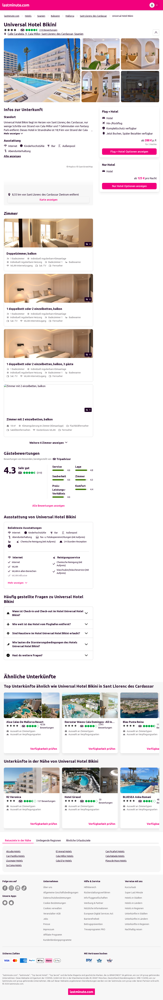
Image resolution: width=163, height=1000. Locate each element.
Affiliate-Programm (52, 934)
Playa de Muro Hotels (116, 860)
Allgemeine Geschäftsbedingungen (60, 892)
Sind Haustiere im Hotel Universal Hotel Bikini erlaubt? (46, 633)
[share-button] (156, 32)
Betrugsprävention (93, 924)
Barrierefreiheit (91, 919)
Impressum (48, 929)
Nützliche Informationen (96, 908)
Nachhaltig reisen (133, 929)
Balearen (55, 16)
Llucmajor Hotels (14, 860)
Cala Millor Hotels (64, 856)
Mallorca (70, 16)
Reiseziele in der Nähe (18, 840)
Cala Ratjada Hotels (115, 856)
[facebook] (4, 888)
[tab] (18, 840)
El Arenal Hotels (64, 851)
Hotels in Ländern (133, 903)
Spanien (41, 16)
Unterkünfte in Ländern (136, 919)
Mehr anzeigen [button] (16, 583)
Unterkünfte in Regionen (137, 924)
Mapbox (72, 167)
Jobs (45, 919)
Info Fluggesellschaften (96, 898)
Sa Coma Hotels (14, 865)
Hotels (28, 16)
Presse (46, 924)
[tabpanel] (81, 859)
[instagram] (11, 888)
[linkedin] (17, 888)
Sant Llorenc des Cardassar (93, 16)
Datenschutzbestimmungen (57, 898)
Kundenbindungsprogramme (57, 940)
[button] (42, 70)
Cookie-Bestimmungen (54, 903)
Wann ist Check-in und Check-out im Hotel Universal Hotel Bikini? (47, 613)
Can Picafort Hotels (115, 851)
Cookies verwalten (52, 908)
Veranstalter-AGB (52, 913)
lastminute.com (11, 16)
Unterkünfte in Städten (136, 913)
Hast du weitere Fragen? (27, 655)
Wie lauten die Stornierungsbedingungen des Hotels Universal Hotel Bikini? (44, 644)
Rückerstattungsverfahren (97, 892)
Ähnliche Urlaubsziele (78, 840)
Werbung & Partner (93, 903)
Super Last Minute (134, 892)
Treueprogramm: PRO (94, 929)
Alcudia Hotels (13, 851)
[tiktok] (24, 888)
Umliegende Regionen (48, 840)
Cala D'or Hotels (64, 860)
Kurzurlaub (130, 887)
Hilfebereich (90, 887)
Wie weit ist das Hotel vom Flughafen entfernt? (41, 624)
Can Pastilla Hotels (15, 856)
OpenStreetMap (85, 167)
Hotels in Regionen (134, 908)
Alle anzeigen (12, 156)
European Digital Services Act (98, 913)
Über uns (47, 887)
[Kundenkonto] (154, 5)
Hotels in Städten (133, 898)
